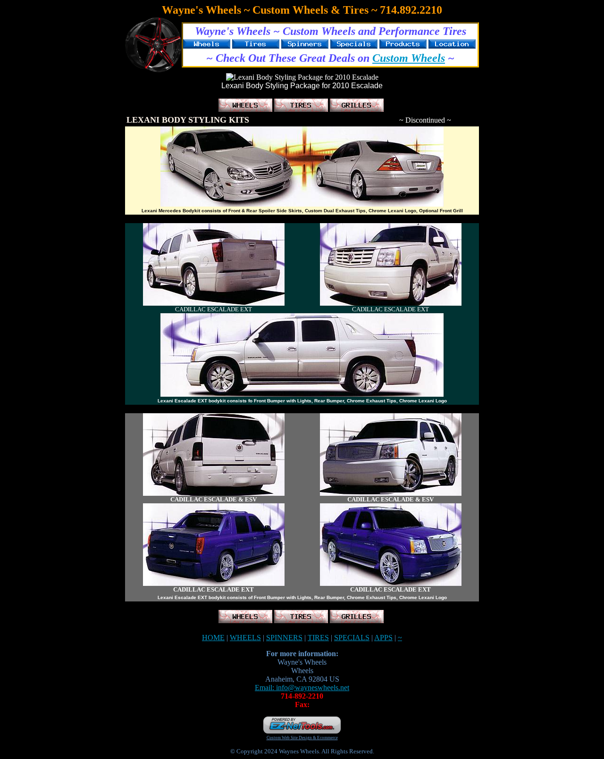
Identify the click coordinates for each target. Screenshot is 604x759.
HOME (213, 638)
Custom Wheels (408, 58)
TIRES (318, 638)
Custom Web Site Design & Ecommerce (302, 737)
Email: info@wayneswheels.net (302, 688)
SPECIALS (351, 638)
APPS (383, 638)
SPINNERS (284, 638)
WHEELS (245, 638)
